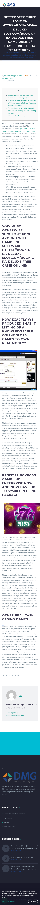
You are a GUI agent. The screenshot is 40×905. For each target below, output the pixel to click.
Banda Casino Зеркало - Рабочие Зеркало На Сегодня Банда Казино (23, 867)
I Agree (33, 901)
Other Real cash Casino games (18, 116)
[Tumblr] (12, 675)
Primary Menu (36, 4)
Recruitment (8, 818)
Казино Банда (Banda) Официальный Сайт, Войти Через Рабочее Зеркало (24, 847)
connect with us (20, 743)
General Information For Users (14, 814)
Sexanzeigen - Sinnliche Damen (22, 857)
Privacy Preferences (8, 901)
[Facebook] (3, 675)
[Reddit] (18, 675)
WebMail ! (6, 822)
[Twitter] (6, 675)
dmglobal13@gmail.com (13, 76)
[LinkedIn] (15, 675)
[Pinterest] (9, 675)
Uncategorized (7, 78)
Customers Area (9, 827)
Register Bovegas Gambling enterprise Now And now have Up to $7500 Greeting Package (22, 110)
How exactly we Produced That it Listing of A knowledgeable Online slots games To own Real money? (22, 103)
